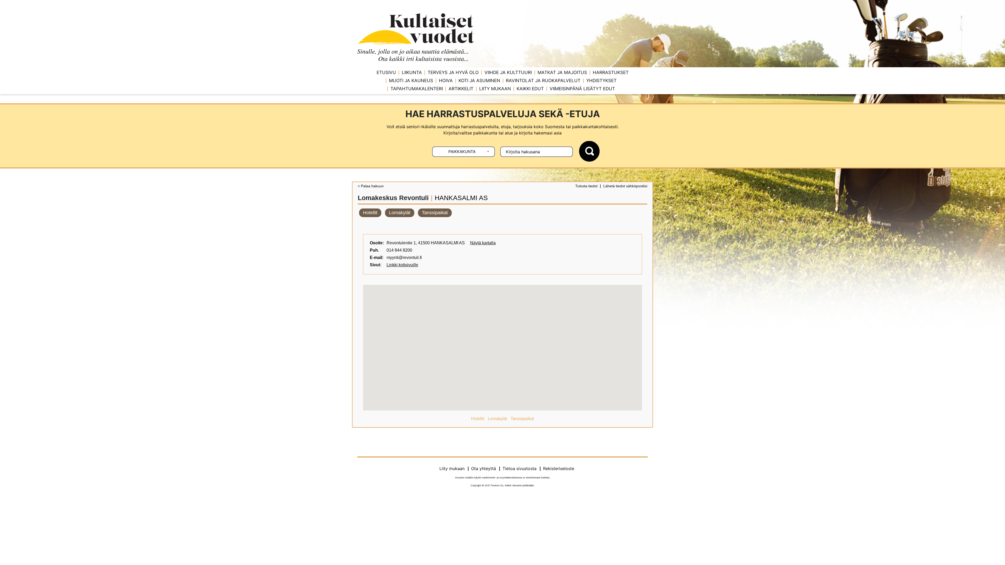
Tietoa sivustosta (519, 468)
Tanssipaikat (435, 212)
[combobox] (463, 151)
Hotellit (370, 212)
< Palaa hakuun (371, 186)
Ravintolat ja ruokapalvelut (543, 80)
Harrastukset (611, 72)
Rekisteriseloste (558, 468)
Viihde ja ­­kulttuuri (508, 72)
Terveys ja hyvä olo (453, 72)
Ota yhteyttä (483, 468)
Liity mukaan (495, 88)
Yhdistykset (601, 80)
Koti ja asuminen (479, 80)
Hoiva (446, 80)
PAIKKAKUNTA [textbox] (462, 151)
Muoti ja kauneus (411, 80)
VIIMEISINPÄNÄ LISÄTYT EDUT (582, 88)
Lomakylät (399, 212)
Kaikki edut (530, 88)
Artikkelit (461, 88)
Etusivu (386, 72)
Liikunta (412, 72)
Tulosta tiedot (586, 186)
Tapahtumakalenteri (416, 88)
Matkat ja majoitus (562, 72)
